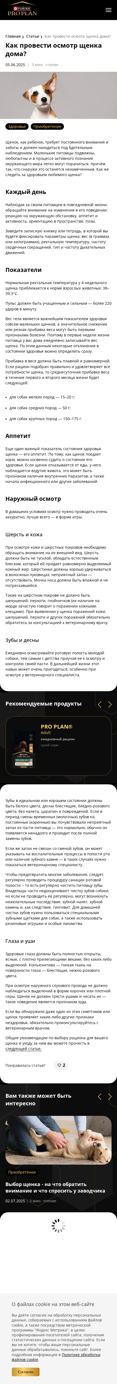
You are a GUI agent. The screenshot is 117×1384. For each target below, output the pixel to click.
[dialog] (58, 1339)
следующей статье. (23, 1048)
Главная (13, 36)
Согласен (25, 1372)
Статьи (32, 36)
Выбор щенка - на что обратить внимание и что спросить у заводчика (55, 1187)
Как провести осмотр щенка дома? (78, 36)
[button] (99, 704)
